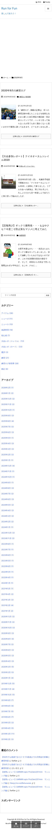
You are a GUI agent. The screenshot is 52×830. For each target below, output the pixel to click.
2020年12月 (8, 616)
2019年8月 (7, 706)
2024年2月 (7, 521)
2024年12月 (8, 466)
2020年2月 (7, 672)
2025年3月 (7, 449)
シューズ (7, 319)
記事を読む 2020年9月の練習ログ (26, 136)
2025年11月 (7, 404)
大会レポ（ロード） (11, 346)
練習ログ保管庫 (25, 97)
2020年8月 (7, 639)
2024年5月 (7, 505)
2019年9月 (7, 700)
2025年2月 (7, 454)
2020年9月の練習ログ (13, 90)
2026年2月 (7, 387)
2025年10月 (8, 410)
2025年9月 (7, 415)
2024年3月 (7, 516)
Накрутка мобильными (20, 783)
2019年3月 (7, 734)
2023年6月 (7, 555)
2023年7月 (7, 549)
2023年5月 (7, 560)
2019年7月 (7, 711)
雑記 (4, 369)
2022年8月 (7, 566)
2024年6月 (7, 499)
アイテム (7, 313)
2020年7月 (7, 644)
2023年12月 (8, 533)
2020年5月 (7, 655)
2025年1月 (7, 460)
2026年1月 (7, 393)
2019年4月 (7, 728)
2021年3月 (7, 600)
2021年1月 (7, 611)
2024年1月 (7, 527)
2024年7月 (7, 493)
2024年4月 (7, 510)
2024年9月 (7, 482)
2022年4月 (7, 577)
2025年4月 (7, 443)
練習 (5, 358)
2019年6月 (7, 717)
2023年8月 (7, 544)
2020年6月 (7, 650)
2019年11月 (7, 689)
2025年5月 (7, 438)
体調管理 (22, 235)
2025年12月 (8, 399)
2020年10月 (8, 627)
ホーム (5, 77)
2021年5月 (7, 588)
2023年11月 (7, 538)
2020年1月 (7, 678)
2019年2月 (7, 739)
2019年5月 (7, 722)
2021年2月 (7, 605)
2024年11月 (7, 471)
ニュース (7, 324)
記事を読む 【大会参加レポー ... (26, 206)
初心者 (5, 335)
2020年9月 (7, 633)
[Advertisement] (26, 46)
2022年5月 (7, 572)
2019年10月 (8, 694)
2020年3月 (7, 667)
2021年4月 (7, 594)
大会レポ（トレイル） (27, 166)
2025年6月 (7, 432)
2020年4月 (7, 661)
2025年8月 (7, 421)
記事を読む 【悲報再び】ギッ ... (26, 275)
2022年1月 (7, 583)
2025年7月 (7, 427)
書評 (4, 352)
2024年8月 (7, 488)
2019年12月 (8, 683)
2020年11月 (8, 622)
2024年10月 (8, 477)
